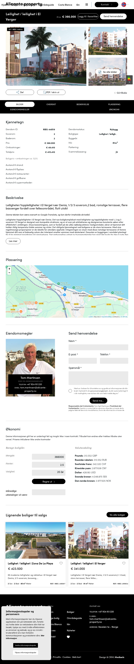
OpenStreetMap (107, 317)
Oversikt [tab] (51, 104)
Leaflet (90, 317)
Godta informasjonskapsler (25, 645)
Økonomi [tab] (114, 109)
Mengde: (10, 455)
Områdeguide (46, 4)
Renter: (9, 463)
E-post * (73, 354)
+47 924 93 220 (30, 384)
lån (78, 4)
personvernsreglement (99, 391)
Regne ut (48, 481)
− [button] (9, 272)
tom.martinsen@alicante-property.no (30, 389)
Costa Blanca (65, 4)
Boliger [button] (15, 4)
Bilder (19, 104)
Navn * (72, 341)
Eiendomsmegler (19, 109)
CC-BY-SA (124, 317)
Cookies (67, 657)
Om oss (51, 630)
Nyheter (71, 630)
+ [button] (9, 268)
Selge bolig (29, 4)
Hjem (4, 4)
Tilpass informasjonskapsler (25, 652)
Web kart (76, 657)
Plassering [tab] (114, 104)
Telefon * (105, 354)
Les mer (13, 241)
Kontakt (52, 636)
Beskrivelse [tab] (83, 104)
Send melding (100, 400)
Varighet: (10, 471)
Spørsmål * (75, 367)
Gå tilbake (121, 92)
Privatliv (57, 657)
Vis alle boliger (117, 514)
